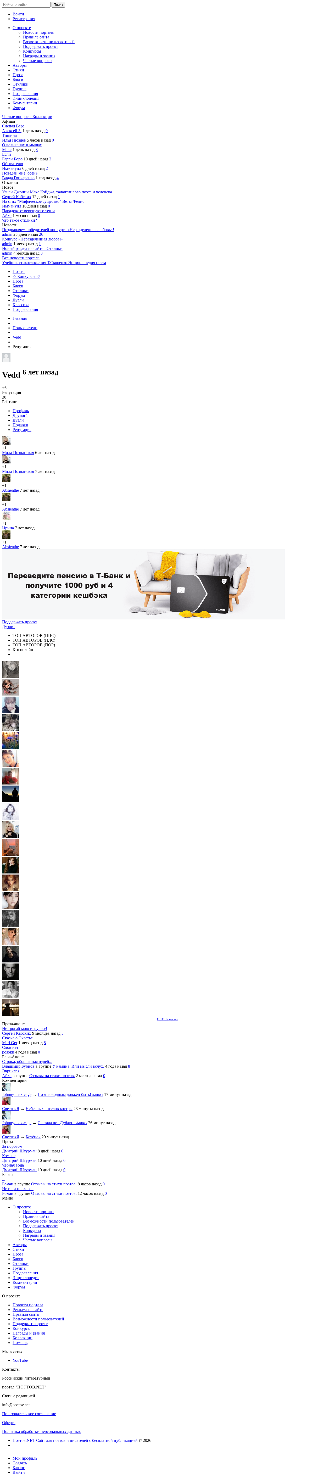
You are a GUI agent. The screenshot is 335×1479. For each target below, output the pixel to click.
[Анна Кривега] (10, 783)
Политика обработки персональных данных (41, 1431)
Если (6, 154)
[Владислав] (10, 979)
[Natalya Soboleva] (10, 676)
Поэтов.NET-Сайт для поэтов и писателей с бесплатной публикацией (76, 1440)
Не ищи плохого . (18, 1188)
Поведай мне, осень (19, 173)
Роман (7, 1184)
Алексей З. (11, 130)
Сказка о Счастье (17, 1038)
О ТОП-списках (167, 1019)
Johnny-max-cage (16, 1094)
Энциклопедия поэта (87, 262)
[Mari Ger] (10, 747)
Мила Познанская (18, 452)
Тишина (9, 135)
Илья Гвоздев (14, 140)
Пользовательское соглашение (29, 1413)
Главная (20, 318)
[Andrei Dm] (10, 801)
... (3, 1179)
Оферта (8, 1422)
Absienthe (10, 490)
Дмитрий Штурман (19, 1151)
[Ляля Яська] (10, 712)
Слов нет (10, 1047)
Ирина (8, 528)
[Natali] (10, 996)
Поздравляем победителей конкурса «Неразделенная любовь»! (58, 229)
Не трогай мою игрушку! (24, 1028)
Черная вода (13, 1165)
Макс (7, 149)
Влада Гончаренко (18, 178)
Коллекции (42, 116)
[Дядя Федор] (10, 961)
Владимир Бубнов (18, 1066)
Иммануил (11, 168)
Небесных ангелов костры (49, 1108)
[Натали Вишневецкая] (10, 890)
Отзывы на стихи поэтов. (52, 1075)
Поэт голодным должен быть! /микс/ (70, 1094)
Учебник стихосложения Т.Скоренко (35, 262)
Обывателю (12, 163)
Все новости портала (21, 258)
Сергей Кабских (16, 196)
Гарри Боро (12, 159)
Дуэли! (8, 626)
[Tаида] (10, 729)
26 (41, 234)
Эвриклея (10, 1071)
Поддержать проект (19, 622)
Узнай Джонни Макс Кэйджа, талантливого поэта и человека (57, 192)
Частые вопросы (17, 116)
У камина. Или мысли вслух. (78, 1066)
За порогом (12, 1146)
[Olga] (10, 907)
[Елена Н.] (10, 854)
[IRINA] (10, 925)
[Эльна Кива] (10, 765)
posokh (8, 1052)
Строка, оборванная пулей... (27, 1061)
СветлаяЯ (10, 1108)
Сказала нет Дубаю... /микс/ (62, 1123)
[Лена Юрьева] (10, 818)
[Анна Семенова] (10, 694)
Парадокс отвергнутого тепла (28, 211)
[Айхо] (10, 872)
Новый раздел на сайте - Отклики (32, 248)
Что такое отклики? (19, 220)
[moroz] (10, 943)
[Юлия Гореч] (10, 1014)
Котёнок (33, 1137)
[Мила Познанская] (10, 836)
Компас (8, 1155)
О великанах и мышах (22, 145)
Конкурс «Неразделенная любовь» (33, 239)
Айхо (7, 215)
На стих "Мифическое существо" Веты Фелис (43, 201)
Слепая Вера (13, 126)
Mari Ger (9, 1042)
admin (7, 234)
